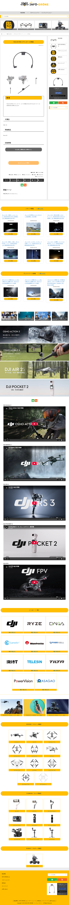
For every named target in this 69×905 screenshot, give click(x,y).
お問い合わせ (5, 889)
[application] (34, 423)
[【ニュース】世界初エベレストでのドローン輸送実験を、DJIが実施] (33, 227)
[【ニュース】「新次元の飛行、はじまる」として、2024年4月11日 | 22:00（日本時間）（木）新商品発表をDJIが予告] (56, 227)
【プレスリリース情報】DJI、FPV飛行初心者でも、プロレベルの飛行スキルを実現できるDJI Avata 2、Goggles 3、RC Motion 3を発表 (56, 282)
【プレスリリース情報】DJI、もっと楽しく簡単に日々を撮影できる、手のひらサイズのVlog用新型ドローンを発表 (10, 281)
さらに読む (10, 234)
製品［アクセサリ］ (27, 174)
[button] (67, 16)
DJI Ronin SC (40, 174)
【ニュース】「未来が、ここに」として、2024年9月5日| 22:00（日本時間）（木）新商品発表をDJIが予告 (10, 216)
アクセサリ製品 (40, 172)
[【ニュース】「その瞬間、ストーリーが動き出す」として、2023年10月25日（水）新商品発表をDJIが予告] (56, 254)
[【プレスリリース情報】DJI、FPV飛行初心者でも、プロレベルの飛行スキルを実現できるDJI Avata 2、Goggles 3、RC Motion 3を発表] (56, 293)
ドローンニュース (5, 880)
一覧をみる (40, 208)
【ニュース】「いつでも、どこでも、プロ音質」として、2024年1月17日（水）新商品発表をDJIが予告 (33, 243)
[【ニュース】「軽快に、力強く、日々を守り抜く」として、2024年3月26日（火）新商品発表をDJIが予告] (11, 254)
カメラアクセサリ (40, 176)
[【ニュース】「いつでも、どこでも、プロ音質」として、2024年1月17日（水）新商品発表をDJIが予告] (33, 254)
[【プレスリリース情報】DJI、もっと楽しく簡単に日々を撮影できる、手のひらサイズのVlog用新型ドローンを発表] (11, 292)
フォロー (59, 92)
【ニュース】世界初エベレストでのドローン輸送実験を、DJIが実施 (33, 215)
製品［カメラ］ (18, 174)
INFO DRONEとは (6, 876)
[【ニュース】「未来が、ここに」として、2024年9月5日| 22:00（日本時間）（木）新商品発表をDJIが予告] (11, 227)
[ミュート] (61, 440)
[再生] (5, 440)
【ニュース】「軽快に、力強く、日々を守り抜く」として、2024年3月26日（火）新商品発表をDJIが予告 (10, 243)
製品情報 (33, 172)
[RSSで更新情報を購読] (25, 185)
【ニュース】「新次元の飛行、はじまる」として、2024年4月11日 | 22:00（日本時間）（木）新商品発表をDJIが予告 (56, 216)
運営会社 (4, 883)
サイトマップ (5, 886)
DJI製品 (34, 174)
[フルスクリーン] (63, 440)
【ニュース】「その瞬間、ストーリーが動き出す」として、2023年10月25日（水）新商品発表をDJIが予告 (55, 243)
